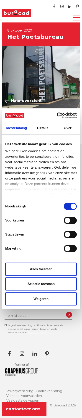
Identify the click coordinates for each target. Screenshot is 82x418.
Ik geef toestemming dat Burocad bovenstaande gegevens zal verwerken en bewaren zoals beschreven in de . (35, 329)
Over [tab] (68, 128)
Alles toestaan (41, 269)
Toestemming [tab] (16, 128)
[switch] (70, 220)
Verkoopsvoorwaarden (24, 396)
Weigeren (41, 299)
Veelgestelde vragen (22, 400)
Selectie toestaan (41, 284)
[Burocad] (16, 13)
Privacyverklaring (19, 391)
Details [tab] (42, 128)
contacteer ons (23, 408)
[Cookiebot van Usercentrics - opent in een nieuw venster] (58, 115)
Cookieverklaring (49, 391)
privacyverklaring (38, 332)
